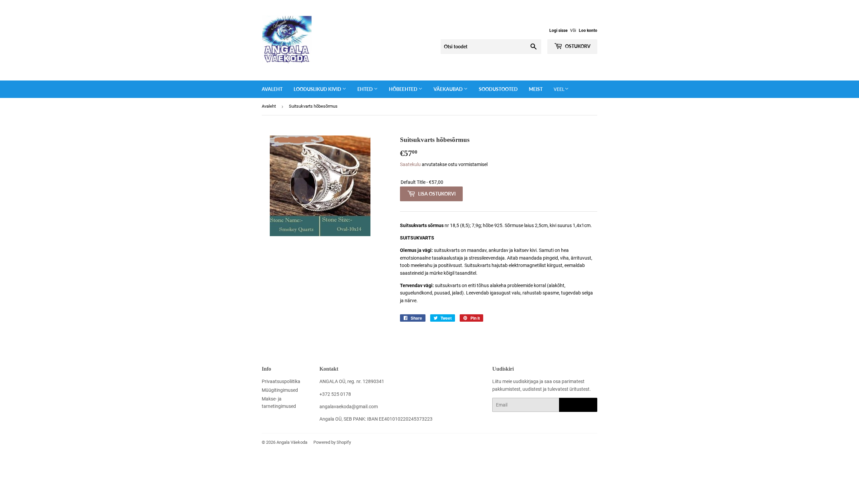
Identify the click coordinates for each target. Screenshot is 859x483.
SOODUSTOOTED (498, 89)
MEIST (536, 89)
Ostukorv (577, 46)
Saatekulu (410, 164)
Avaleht (272, 89)
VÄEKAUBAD (449, 89)
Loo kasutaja (578, 405)
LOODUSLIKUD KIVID (318, 89)
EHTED (365, 89)
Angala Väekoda (291, 442)
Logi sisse (558, 30)
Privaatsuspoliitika (281, 381)
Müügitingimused (280, 390)
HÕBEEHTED (403, 89)
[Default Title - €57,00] (498, 182)
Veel (559, 89)
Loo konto (588, 30)
